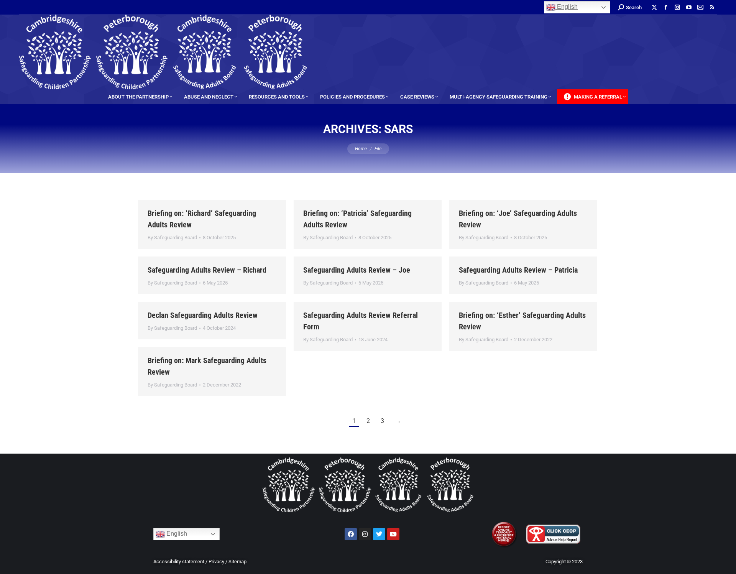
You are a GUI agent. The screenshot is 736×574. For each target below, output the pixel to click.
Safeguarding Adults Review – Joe (356, 270)
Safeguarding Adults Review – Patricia (518, 270)
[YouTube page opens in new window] (689, 7)
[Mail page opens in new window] (700, 7)
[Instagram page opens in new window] (677, 7)
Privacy (216, 561)
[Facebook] (351, 534)
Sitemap (237, 561)
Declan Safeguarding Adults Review (203, 315)
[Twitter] (379, 534)
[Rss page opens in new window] (712, 7)
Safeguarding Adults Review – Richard (207, 270)
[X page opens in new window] (654, 7)
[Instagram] (365, 534)
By (172, 237)
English (566, 6)
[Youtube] (393, 534)
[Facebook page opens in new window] (666, 7)
